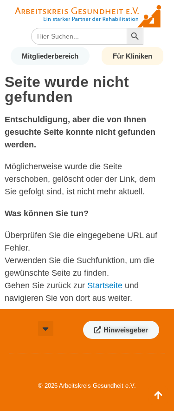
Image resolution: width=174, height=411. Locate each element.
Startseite (104, 285)
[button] (45, 328)
